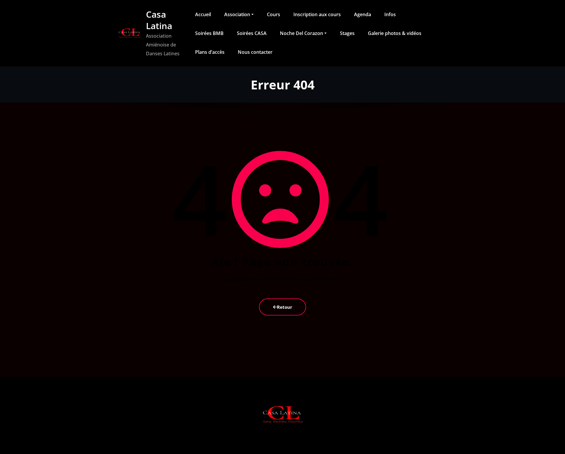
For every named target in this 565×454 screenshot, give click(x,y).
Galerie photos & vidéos (394, 33)
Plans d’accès (210, 52)
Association (237, 14)
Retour (284, 307)
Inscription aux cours (317, 14)
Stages (347, 33)
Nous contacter (255, 52)
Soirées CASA (252, 33)
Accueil (203, 14)
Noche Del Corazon (301, 33)
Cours (273, 14)
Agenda (362, 14)
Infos (390, 14)
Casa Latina (159, 20)
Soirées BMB (209, 33)
